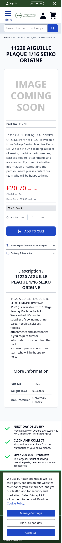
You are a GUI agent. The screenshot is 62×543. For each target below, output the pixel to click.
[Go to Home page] (25, 15)
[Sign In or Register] (43, 15)
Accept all (31, 533)
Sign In (13, 3)
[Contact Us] (52, 3)
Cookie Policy (15, 503)
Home (7, 37)
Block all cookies (31, 523)
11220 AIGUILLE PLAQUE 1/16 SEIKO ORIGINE (34, 37)
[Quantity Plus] (43, 217)
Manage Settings (31, 513)
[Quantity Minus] (23, 217)
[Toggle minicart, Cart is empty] (53, 15)
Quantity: (12, 217)
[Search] (53, 28)
